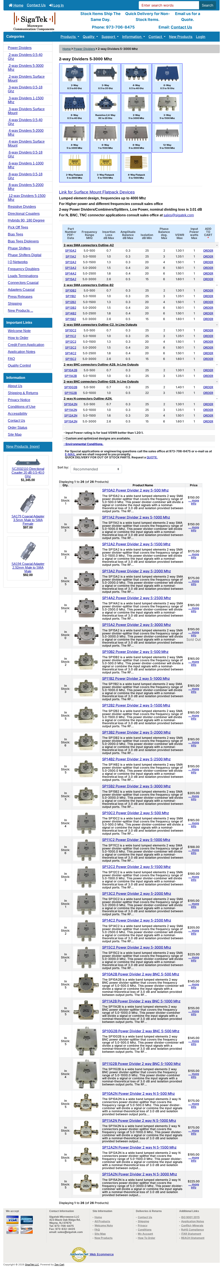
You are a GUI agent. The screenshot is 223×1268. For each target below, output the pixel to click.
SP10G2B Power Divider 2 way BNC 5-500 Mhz (140, 1031)
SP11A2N (70, 410)
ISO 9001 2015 (190, 1217)
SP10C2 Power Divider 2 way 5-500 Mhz (135, 813)
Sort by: (63, 467)
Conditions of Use (21, 407)
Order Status (17, 427)
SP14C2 (70, 353)
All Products (102, 1221)
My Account (145, 1233)
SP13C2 (70, 347)
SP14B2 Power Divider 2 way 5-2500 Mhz (136, 759)
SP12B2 (70, 302)
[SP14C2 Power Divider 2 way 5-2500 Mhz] (86, 930)
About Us (15, 386)
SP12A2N (70, 415)
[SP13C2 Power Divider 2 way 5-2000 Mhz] (86, 903)
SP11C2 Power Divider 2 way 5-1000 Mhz (136, 839)
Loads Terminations (23, 276)
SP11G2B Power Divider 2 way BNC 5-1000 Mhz (141, 1063)
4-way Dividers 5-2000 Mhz (26, 132)
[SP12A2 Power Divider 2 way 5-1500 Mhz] (86, 554)
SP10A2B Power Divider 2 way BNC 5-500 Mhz (140, 974)
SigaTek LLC (32, 1264)
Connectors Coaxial (23, 283)
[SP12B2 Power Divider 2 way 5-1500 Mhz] (86, 715)
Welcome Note (19, 331)
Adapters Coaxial (21, 290)
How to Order (18, 338)
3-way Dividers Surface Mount (26, 111)
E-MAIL (70, 454)
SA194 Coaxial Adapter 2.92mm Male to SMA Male (28, 567)
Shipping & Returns (23, 393)
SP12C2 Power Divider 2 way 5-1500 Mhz (136, 867)
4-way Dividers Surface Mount (26, 143)
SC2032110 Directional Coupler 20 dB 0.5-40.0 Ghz (28, 472)
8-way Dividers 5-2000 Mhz (26, 187)
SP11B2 (71, 296)
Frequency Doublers (23, 269)
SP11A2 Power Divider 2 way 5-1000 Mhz (136, 517)
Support (108, 36)
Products (69, 36)
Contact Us (36, 5)
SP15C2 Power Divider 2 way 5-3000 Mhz (136, 947)
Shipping (15, 303)
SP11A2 (71, 256)
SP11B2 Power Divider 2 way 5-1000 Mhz (136, 678)
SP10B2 (70, 290)
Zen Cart (59, 1264)
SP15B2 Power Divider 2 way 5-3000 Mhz (136, 786)
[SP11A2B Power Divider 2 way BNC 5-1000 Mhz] (86, 1011)
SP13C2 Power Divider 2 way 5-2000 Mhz (136, 893)
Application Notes (21, 352)
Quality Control (19, 365)
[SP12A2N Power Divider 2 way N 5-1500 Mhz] (86, 1157)
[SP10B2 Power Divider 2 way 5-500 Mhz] (86, 661)
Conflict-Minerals (192, 1225)
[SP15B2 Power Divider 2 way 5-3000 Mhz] (86, 796)
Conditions (145, 1229)
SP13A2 (70, 268)
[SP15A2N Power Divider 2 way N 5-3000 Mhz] (86, 1184)
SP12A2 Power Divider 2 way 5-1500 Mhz (136, 544)
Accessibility (17, 413)
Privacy (142, 1225)
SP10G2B (70, 387)
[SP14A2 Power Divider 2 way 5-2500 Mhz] (86, 607)
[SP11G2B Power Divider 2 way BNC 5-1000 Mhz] (86, 1073)
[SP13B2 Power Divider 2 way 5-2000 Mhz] (86, 742)
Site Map (15, 434)
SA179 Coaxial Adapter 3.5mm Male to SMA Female (28, 520)
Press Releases (20, 296)
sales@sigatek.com (179, 215)
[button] (215, 1246)
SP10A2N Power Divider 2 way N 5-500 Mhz (138, 1093)
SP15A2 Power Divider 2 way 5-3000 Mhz (136, 624)
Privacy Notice (19, 400)
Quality (89, 36)
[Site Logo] (39, 21)
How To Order (146, 1237)
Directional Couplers (24, 213)
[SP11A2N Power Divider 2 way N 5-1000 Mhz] (86, 1130)
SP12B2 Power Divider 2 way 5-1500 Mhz (136, 705)
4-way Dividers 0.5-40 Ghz (25, 122)
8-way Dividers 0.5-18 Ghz (25, 176)
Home (18, 5)
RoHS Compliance (192, 1229)
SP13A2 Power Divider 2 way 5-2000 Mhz (136, 571)
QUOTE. (152, 457)
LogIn (200, 36)
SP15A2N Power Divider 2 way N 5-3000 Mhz (139, 1174)
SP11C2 (71, 336)
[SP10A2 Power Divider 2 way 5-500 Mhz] (86, 500)
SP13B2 (70, 307)
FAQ (11, 359)
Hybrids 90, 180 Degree (26, 220)
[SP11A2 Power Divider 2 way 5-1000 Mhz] (86, 527)
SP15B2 (70, 319)
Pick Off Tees (18, 227)
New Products (181, 36)
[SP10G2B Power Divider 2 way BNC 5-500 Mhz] (86, 1041)
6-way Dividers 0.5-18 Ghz (25, 154)
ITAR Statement (191, 1233)
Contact (156, 36)
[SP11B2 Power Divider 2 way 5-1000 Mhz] (86, 688)
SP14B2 (70, 313)
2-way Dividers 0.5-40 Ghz (25, 57)
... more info (193, 502)
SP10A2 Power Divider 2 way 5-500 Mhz (135, 490)
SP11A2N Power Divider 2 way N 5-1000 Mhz (139, 1120)
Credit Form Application (26, 345)
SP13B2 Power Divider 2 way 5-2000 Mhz (136, 732)
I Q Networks (18, 262)
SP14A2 (70, 273)
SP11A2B (70, 376)
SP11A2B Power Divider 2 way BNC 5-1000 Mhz (141, 1001)
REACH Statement (192, 1237)
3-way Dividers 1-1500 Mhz (26, 100)
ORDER (208, 250)
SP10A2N (70, 404)
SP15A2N (70, 421)
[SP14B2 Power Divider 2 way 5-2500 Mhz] (86, 769)
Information (132, 36)
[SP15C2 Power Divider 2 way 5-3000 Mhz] (86, 957)
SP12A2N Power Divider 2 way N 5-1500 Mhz (139, 1147)
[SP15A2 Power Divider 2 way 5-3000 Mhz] (86, 634)
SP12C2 (70, 341)
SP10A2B (70, 370)
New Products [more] (22, 446)
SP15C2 (70, 359)
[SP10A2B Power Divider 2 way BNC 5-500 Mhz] (86, 984)
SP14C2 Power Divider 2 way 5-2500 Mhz (136, 920)
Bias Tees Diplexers (23, 241)
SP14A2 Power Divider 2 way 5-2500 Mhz (136, 598)
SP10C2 (70, 330)
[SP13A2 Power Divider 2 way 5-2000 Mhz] (86, 581)
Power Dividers (84, 49)
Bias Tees (15, 234)
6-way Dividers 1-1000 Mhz (26, 165)
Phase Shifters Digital (24, 255)
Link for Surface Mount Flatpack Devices (97, 192)
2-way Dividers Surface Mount (26, 78)
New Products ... (20, 310)
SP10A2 (70, 250)
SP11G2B (70, 393)
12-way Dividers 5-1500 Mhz (27, 198)
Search (207, 5)
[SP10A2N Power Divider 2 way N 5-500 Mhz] (86, 1103)
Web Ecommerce (102, 1254)
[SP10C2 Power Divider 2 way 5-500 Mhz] (86, 822)
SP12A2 (70, 262)
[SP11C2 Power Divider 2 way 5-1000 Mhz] (86, 849)
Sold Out (193, 639)
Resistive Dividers (22, 207)
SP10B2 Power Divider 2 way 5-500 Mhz (135, 651)
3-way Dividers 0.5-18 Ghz (25, 89)
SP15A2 (70, 279)
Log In (58, 5)
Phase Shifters (19, 248)
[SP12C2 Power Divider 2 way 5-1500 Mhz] (86, 876)
